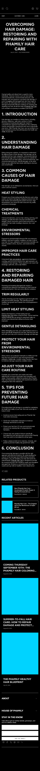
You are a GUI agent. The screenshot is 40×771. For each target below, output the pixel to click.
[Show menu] (3, 8)
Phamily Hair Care (31, 106)
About (5, 698)
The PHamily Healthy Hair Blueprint (17, 681)
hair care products (15, 259)
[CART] (37, 8)
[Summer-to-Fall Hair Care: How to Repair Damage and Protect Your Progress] (20, 596)
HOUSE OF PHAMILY (12, 710)
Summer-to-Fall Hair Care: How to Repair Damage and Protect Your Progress (17, 622)
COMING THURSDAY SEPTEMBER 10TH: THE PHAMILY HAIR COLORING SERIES (19, 567)
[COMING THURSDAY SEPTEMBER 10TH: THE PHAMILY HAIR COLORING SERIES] (20, 541)
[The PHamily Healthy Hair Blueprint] (20, 654)
